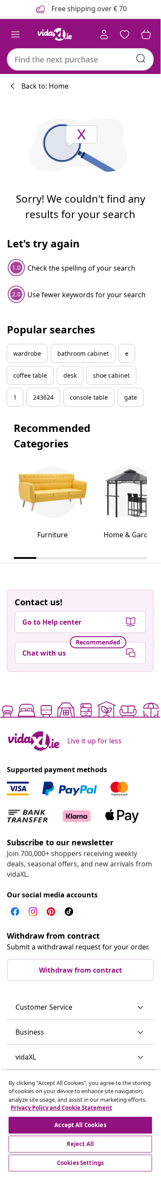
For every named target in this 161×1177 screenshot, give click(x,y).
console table (89, 397)
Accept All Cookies (80, 1125)
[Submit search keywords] (141, 58)
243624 (43, 397)
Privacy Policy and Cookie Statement (61, 1108)
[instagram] (33, 911)
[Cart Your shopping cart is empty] (146, 34)
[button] (80, 1007)
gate (130, 397)
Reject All (80, 1144)
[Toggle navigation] (15, 34)
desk (70, 375)
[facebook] (15, 911)
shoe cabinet (111, 375)
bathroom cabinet (83, 353)
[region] (80, 1122)
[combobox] (80, 59)
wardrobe (27, 353)
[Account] (104, 34)
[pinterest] (51, 911)
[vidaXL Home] (54, 34)
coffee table (30, 375)
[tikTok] (69, 911)
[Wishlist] (124, 34)
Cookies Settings (80, 1163)
